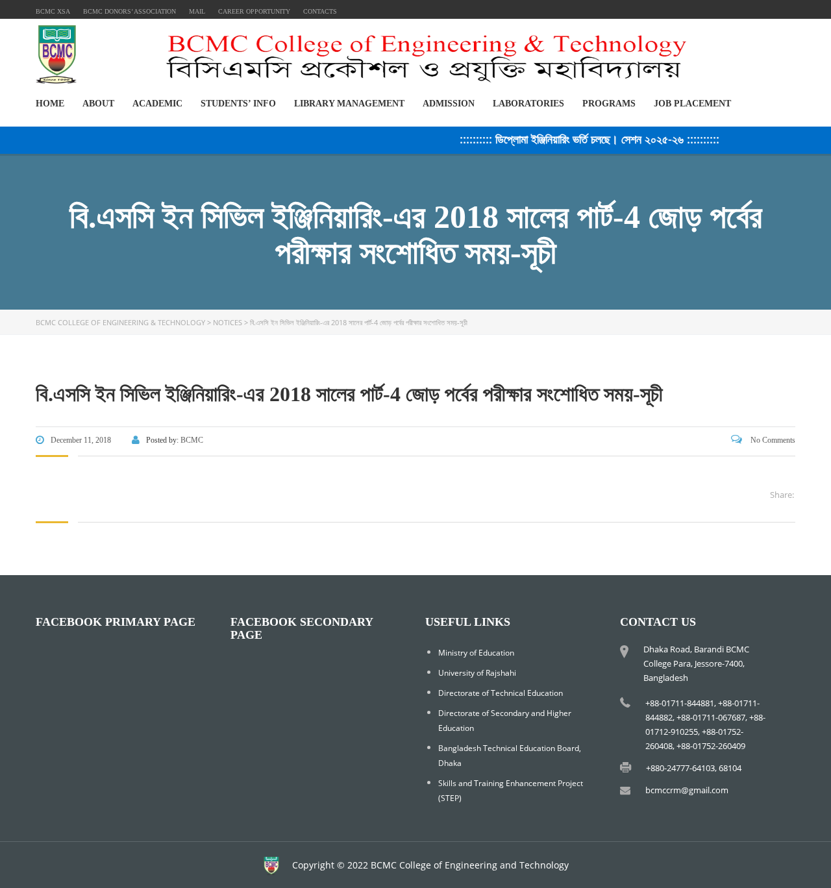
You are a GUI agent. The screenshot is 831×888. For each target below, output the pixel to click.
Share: (782, 494)
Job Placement (692, 103)
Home (50, 103)
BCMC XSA (53, 11)
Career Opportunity (254, 11)
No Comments (772, 440)
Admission (449, 103)
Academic (157, 103)
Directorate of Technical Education (500, 692)
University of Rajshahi (477, 672)
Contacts (320, 11)
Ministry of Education (476, 652)
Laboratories (528, 103)
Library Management (349, 103)
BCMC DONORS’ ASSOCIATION (129, 11)
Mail (197, 11)
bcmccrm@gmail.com (686, 790)
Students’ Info (238, 103)
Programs (609, 103)
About (98, 103)
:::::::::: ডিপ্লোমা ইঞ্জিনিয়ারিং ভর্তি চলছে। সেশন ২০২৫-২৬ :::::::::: (580, 139)
